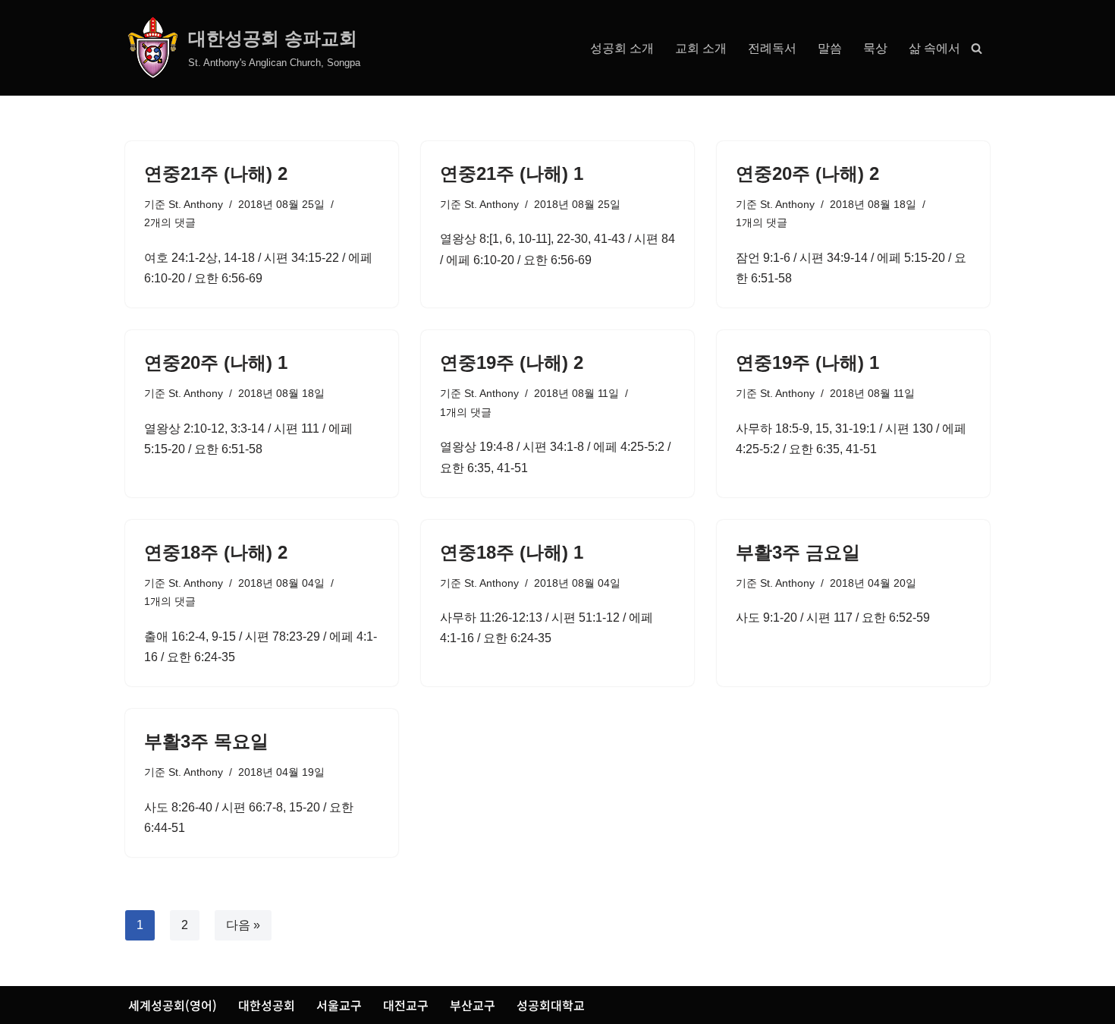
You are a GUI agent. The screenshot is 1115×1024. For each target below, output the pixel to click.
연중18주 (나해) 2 (215, 552)
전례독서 (772, 48)
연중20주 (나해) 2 (807, 173)
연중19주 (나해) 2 (511, 362)
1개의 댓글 (761, 222)
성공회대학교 (551, 1005)
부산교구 (472, 1005)
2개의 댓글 (170, 222)
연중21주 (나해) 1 (511, 173)
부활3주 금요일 (798, 552)
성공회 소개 (622, 48)
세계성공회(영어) (172, 1005)
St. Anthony (195, 204)
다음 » (243, 924)
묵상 (875, 48)
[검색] (976, 48)
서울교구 (339, 1005)
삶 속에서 (934, 48)
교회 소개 (701, 48)
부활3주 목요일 (206, 741)
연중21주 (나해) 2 (215, 173)
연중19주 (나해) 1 (807, 362)
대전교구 (406, 1005)
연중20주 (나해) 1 (215, 362)
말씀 (830, 48)
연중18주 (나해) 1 (511, 552)
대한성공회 (266, 1005)
